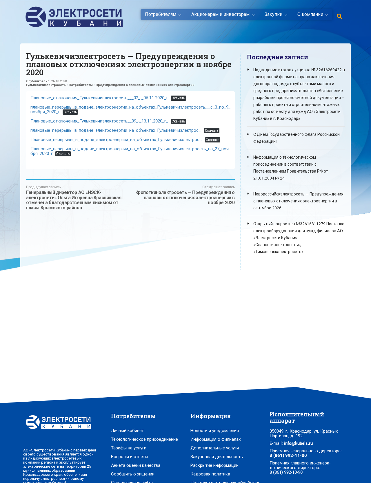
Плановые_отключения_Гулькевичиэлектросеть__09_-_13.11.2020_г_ (99, 121)
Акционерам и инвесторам (220, 14)
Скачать (178, 98)
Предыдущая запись (73, 197)
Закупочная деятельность (216, 456)
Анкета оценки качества (135, 465)
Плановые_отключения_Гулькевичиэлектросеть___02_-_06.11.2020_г (99, 97)
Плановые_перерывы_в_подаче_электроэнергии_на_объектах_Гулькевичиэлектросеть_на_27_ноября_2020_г (129, 151)
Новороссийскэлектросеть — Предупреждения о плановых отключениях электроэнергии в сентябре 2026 (298, 201)
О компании (310, 14)
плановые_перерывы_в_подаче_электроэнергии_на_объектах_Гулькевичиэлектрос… (115, 130)
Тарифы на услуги (128, 448)
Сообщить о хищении (132, 474)
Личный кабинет (127, 430)
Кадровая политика (210, 474)
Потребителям (160, 14)
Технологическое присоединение (144, 439)
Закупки (273, 14)
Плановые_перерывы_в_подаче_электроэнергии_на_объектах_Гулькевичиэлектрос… (116, 139)
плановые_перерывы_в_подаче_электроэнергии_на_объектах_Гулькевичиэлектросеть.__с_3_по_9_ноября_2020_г (130, 109)
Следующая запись (185, 195)
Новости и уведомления (214, 430)
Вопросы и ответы (129, 456)
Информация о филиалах (215, 439)
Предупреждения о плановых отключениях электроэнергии (145, 85)
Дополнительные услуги (214, 448)
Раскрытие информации (214, 465)
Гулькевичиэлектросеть (46, 85)
